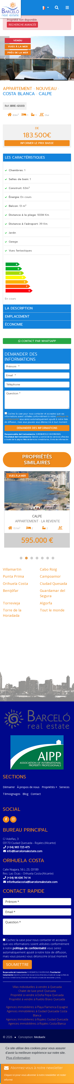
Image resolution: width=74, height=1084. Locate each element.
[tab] (37, 158)
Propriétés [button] (48, 787)
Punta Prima (13, 576)
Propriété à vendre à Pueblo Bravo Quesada (37, 999)
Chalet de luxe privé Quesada (37, 991)
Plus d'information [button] (18, 1057)
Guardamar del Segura (52, 593)
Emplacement (17, 316)
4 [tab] (37, 558)
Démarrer (9, 787)
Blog (25, 794)
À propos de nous (28, 787)
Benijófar (10, 590)
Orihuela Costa (15, 583)
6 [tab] (47, 558)
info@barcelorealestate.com (24, 851)
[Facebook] (6, 819)
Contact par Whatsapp (38, 341)
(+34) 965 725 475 (18, 847)
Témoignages (11, 794)
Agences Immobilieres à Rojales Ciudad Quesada (37, 1019)
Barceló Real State (10, 9)
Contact (36, 794)
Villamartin (12, 569)
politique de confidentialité (30, 948)
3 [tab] (31, 558)
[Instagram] (13, 819)
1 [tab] (21, 558)
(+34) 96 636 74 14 (18, 877)
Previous (4, 58)
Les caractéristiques (25, 157)
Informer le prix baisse (37, 143)
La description (19, 308)
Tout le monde (52, 610)
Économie (14, 324)
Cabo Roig (48, 569)
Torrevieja (11, 603)
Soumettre (17, 964)
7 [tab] (53, 558)
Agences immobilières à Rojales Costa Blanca (37, 1023)
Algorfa (46, 603)
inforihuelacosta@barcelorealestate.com (32, 882)
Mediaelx (39, 1037)
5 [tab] (42, 558)
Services (64, 787)
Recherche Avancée (22, 24)
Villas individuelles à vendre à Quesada (37, 987)
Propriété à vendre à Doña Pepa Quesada (37, 995)
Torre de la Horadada (12, 613)
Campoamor (50, 576)
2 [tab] (26, 558)
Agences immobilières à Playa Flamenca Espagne (37, 1007)
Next (69, 58)
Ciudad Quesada (53, 583)
